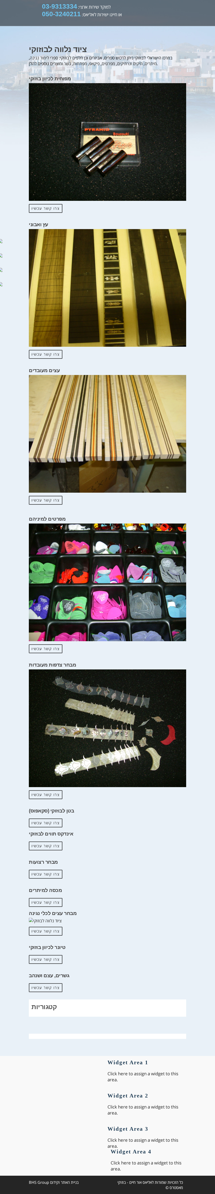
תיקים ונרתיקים (130, 63)
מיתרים (151, 63)
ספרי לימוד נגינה (44, 58)
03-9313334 (59, 6)
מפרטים (108, 63)
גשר (67, 63)
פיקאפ (94, 63)
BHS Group (39, 1182)
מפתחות (80, 63)
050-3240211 (61, 14)
